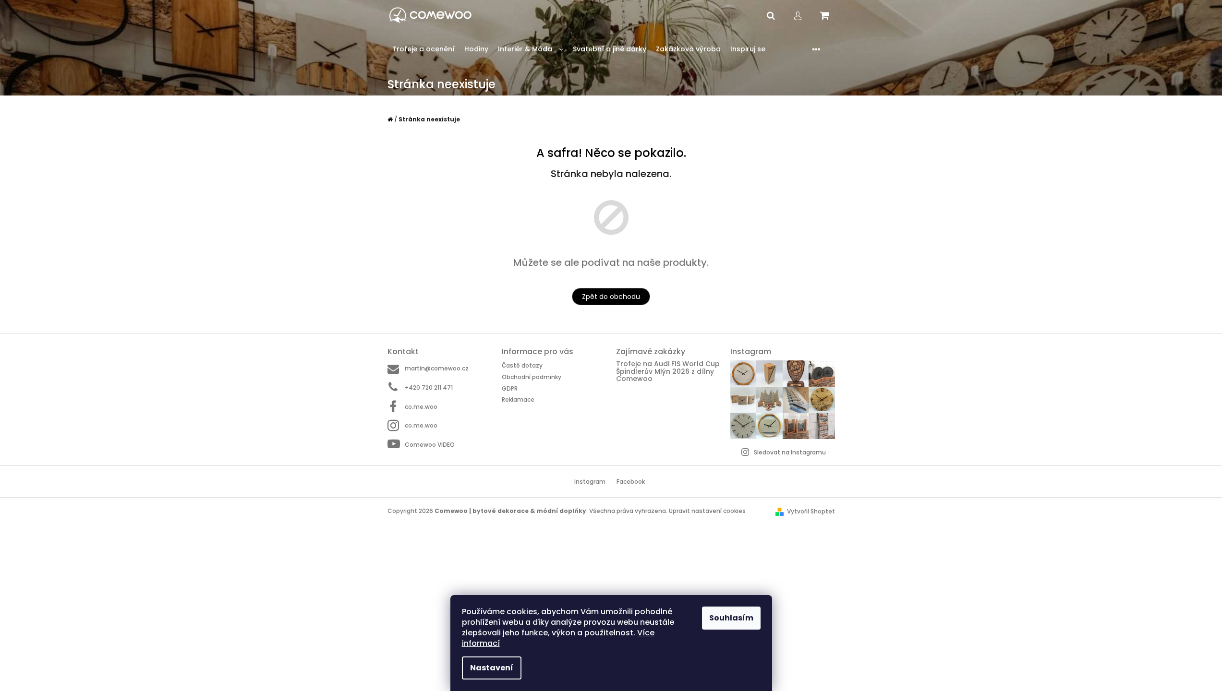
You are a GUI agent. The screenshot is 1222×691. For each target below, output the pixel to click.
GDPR (510, 388)
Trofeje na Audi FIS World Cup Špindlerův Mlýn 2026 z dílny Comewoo (668, 371)
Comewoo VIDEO (430, 445)
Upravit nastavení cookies (707, 511)
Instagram (589, 481)
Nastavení (491, 667)
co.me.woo (421, 407)
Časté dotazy (522, 365)
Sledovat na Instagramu (790, 452)
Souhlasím (731, 617)
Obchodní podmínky (531, 377)
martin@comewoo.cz (437, 368)
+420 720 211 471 (429, 387)
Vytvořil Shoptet (811, 511)
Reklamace (518, 399)
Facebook (631, 481)
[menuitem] (423, 49)
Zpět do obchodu (611, 296)
